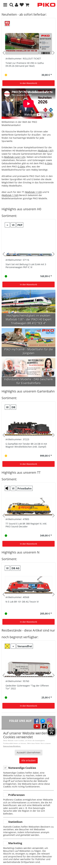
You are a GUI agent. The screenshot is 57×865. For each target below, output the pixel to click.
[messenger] (42, 721)
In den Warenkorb (28, 83)
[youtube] (37, 726)
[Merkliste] (22, 5)
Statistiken (15, 822)
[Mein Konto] (16, 5)
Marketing (15, 843)
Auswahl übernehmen (28, 752)
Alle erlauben (28, 760)
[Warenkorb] (27, 5)
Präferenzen (16, 795)
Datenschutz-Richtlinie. (12, 746)
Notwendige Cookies (22, 768)
